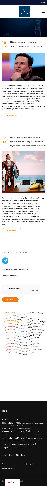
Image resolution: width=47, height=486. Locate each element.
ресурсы (34, 440)
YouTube (13, 426)
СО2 (22, 426)
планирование (27, 440)
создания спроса (12, 444)
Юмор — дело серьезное (24, 42)
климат (21, 434)
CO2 (5, 419)
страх (32, 443)
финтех (14, 447)
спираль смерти (22, 444)
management (11, 422)
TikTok (42, 423)
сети (38, 440)
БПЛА (18, 426)
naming (23, 423)
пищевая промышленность (14, 440)
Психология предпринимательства (29, 46)
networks (28, 423)
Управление (20, 146)
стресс (7, 447)
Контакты (5, 464)
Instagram (22, 419)
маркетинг (5, 438)
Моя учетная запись (8, 468)
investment (29, 419)
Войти (43, 2)
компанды (27, 434)
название (31, 438)
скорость (4, 444)
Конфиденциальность (30, 464)
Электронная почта (10, 276)
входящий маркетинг (25, 428)
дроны (32, 432)
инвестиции (15, 434)
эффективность (21, 447)
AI (2, 419)
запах (9, 434)
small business (36, 423)
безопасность (34, 426)
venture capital (6, 426)
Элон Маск (27, 426)
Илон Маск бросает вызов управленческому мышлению (27, 139)
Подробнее (12, 115)
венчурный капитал (12, 428)
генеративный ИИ (16, 431)
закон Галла (38, 432)
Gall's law (16, 419)
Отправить (10, 300)
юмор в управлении (32, 447)
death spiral (10, 419)
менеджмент (18, 437)
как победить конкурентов (36, 146)
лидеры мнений (34, 434)
